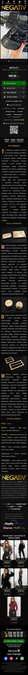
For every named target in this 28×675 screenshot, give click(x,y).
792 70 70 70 (15, 635)
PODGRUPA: (18, 504)
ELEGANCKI (8, 114)
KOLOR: (18, 506)
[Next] (25, 24)
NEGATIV (10, 561)
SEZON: (14, 509)
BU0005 (22, 120)
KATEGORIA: (6, 504)
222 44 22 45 (15, 633)
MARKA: (10, 506)
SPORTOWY (20, 111)
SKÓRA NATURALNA (18, 114)
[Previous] (2, 24)
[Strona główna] (14, 9)
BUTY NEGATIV (21, 108)
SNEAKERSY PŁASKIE (10, 111)
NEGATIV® (20, 482)
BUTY (14, 108)
